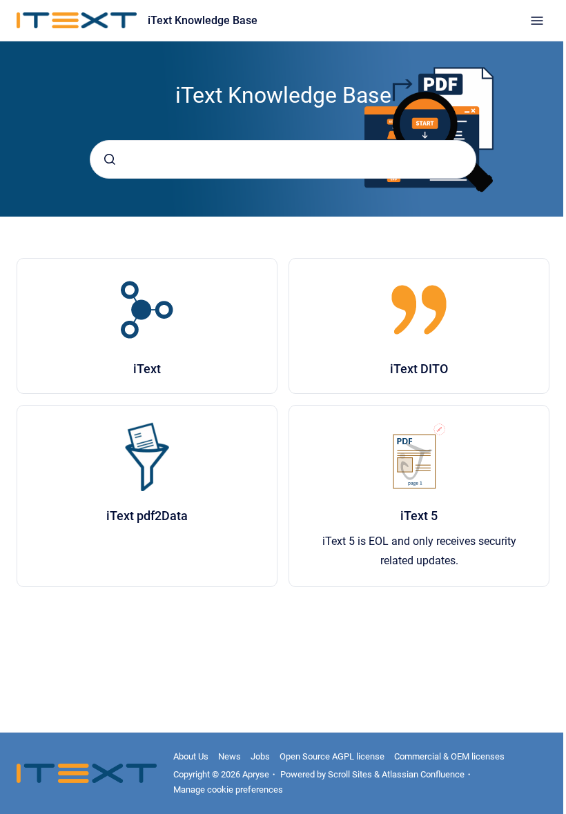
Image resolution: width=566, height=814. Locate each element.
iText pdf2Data (147, 515)
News (229, 756)
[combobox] (283, 159)
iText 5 (419, 515)
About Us (190, 756)
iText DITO (419, 368)
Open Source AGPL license (332, 756)
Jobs (260, 756)
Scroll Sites (350, 774)
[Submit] (110, 159)
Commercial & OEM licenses (449, 756)
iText (147, 368)
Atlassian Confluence (423, 774)
